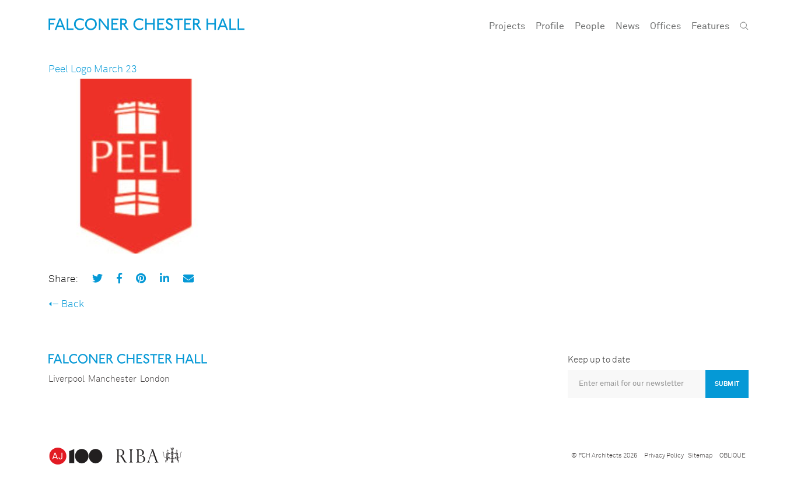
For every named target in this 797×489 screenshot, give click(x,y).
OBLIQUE (732, 455)
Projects (507, 26)
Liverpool (66, 379)
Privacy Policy (664, 455)
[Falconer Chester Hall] (146, 24)
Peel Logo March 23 (92, 70)
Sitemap (700, 455)
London (155, 379)
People (590, 26)
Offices (665, 26)
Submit (727, 384)
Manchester (112, 379)
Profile (550, 26)
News (627, 26)
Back (72, 304)
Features (710, 26)
